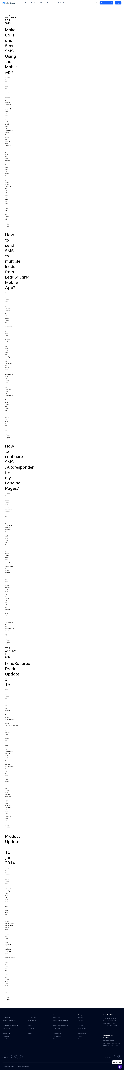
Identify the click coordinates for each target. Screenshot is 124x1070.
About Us (80, 1017)
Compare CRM (6, 1033)
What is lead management (10, 1020)
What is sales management (10, 1025)
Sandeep (7, 310)
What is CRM (6, 1017)
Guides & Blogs (7, 1031)
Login (118, 3)
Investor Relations (83, 1031)
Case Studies (6, 1028)
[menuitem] (31, 3)
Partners (80, 1020)
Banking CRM (31, 1023)
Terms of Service (82, 1028)
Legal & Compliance (23, 1066)
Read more (8, 225)
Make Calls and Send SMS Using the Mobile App (11, 50)
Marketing (7, 509)
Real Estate (31, 1028)
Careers (80, 1036)
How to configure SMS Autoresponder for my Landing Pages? (19, 467)
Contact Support (106, 3)
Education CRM (32, 1017)
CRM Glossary (6, 1036)
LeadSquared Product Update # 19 (17, 674)
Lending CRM (31, 1025)
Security (80, 1025)
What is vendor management (11, 1023)
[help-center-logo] (9, 3)
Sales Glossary (7, 1039)
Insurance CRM (32, 1020)
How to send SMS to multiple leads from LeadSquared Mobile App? (17, 261)
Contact (80, 1039)
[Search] (96, 2)
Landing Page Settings (7, 505)
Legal (79, 1023)
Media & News (82, 1033)
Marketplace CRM (32, 1031)
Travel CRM (31, 1033)
